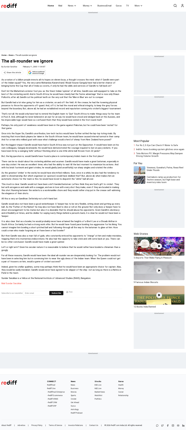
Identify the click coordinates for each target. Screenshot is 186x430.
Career (121, 392)
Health (121, 385)
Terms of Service (55, 425)
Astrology (75, 409)
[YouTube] (178, 425)
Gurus (119, 5)
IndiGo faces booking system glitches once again (160, 149)
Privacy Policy (36, 425)
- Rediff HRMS (52, 399)
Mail (60, 5)
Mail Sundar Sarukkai (11, 283)
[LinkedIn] (183, 425)
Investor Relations (75, 425)
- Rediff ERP (51, 406)
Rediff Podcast (77, 413)
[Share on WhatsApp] (157, 425)
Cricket (73, 399)
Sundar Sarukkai (10, 67)
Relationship (123, 395)
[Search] (175, 5)
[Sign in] (182, 5)
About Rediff (6, 425)
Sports (73, 395)
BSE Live (98, 385)
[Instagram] (173, 425)
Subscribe (56, 293)
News (70, 5)
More (137, 5)
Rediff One (51, 388)
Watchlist (98, 395)
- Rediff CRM (52, 402)
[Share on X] (162, 425)
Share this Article (14, 73)
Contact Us (93, 425)
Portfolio (98, 399)
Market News (100, 392)
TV (127, 5)
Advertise (21, 425)
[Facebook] (168, 425)
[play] (159, 246)
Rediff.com (115, 425)
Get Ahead (75, 402)
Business (74, 388)
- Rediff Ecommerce (55, 395)
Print (71, 292)
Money (86, 5)
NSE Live (98, 388)
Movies (74, 392)
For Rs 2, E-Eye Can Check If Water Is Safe (157, 145)
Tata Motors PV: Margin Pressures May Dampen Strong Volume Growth (159, 154)
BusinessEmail (104, 5)
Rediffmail (51, 385)
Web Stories (141, 233)
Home (51, 5)
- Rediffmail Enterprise (56, 392)
